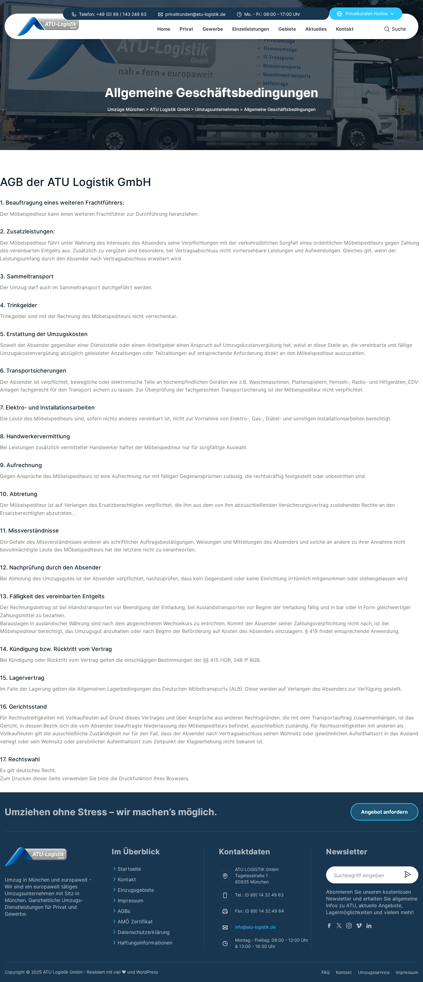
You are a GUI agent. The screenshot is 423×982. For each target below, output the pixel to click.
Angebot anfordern (384, 812)
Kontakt (345, 29)
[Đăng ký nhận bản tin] (407, 875)
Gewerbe (213, 29)
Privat (186, 29)
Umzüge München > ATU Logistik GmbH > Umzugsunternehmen (173, 109)
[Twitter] (339, 926)
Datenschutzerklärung (144, 932)
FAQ (325, 972)
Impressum (130, 900)
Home (163, 29)
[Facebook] (329, 926)
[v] (359, 926)
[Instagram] (349, 926)
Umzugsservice (374, 972)
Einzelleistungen (250, 29)
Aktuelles (316, 29)
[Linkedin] (369, 926)
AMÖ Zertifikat (135, 921)
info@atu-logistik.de (255, 927)
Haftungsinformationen (145, 943)
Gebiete (287, 29)
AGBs (124, 911)
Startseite (129, 869)
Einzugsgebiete (136, 890)
